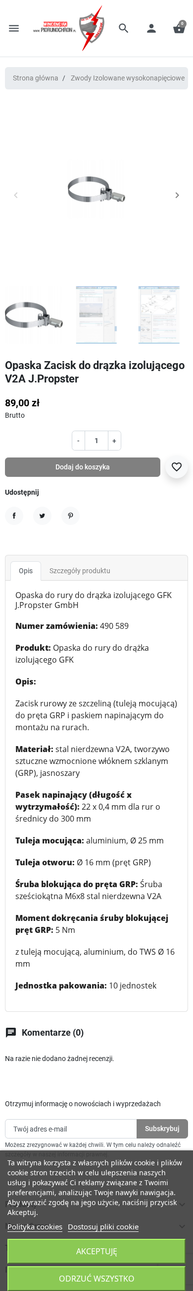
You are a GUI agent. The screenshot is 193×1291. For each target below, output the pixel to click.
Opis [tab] (26, 571)
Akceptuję (96, 1251)
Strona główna (35, 78)
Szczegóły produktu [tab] (79, 571)
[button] (124, 28)
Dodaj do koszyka (82, 467)
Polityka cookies (34, 1226)
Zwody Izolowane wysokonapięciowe (128, 78)
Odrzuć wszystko (97, 1278)
